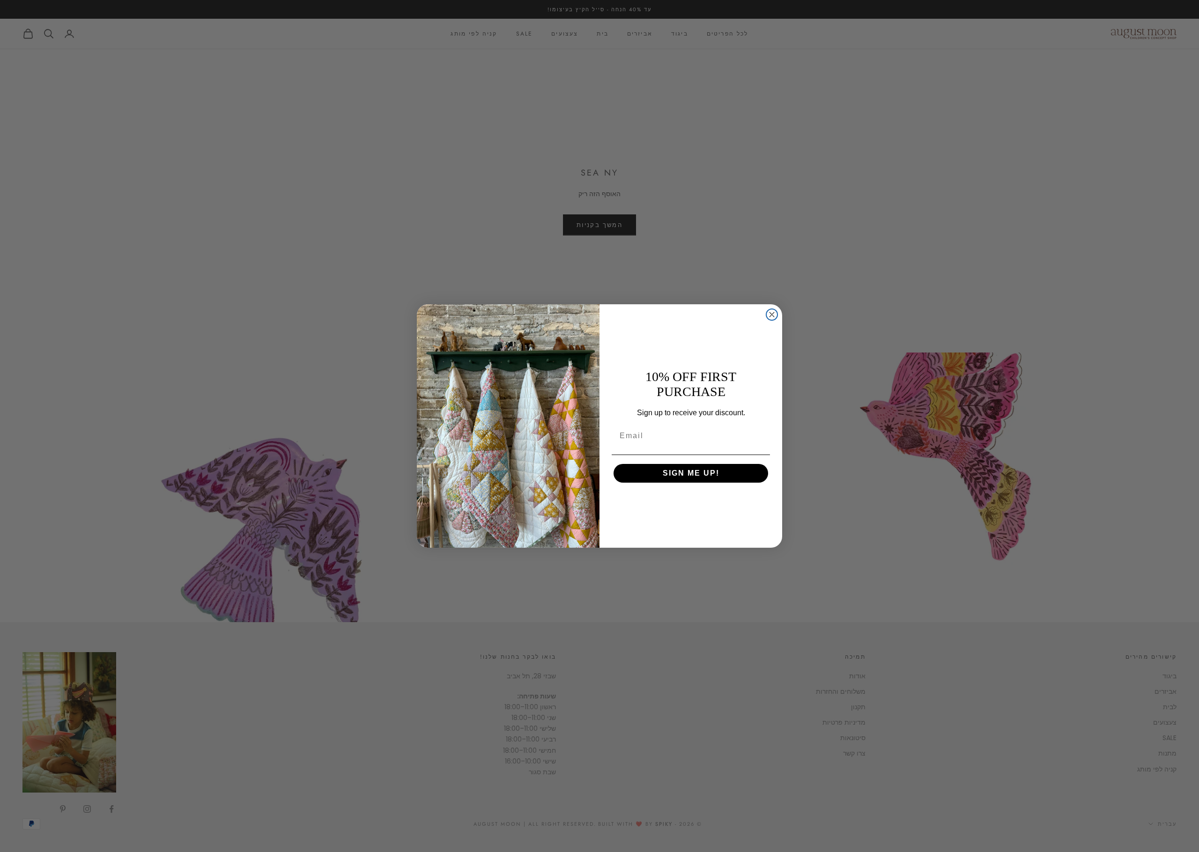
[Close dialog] (771, 314)
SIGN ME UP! (691, 473)
